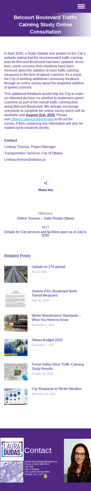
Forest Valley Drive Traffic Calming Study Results (58, 366)
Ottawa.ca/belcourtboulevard (32, 119)
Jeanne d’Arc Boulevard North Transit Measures (54, 293)
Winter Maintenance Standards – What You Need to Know (56, 318)
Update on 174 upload (48, 267)
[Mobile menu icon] (81, 6)
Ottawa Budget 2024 (47, 340)
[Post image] (16, 274)
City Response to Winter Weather (57, 389)
